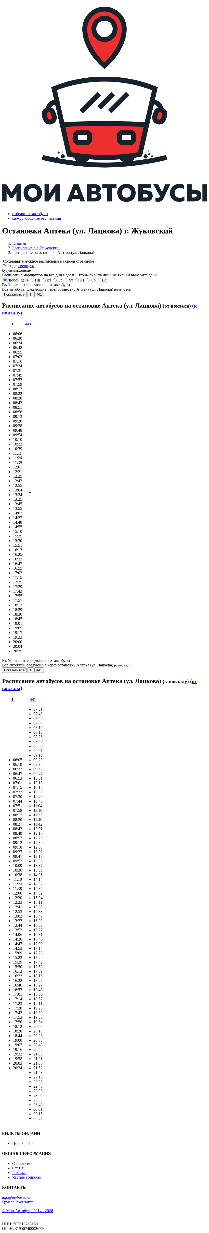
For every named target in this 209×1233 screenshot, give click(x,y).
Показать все (14, 294)
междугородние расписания (36, 218)
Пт (82, 280)
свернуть (26, 266)
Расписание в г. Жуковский (36, 248)
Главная (19, 243)
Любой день (18, 280)
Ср (60, 280)
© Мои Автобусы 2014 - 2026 (27, 1210)
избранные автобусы (30, 214)
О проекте (21, 1163)
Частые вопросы (26, 1177)
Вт (49, 280)
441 (39, 294)
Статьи (18, 1168)
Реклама (19, 1172)
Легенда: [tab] (18, 266)
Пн (37, 280)
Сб (93, 280)
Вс (104, 280)
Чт (71, 280)
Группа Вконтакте (18, 1202)
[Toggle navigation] (4, 206)
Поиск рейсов (24, 1143)
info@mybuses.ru (16, 1197)
